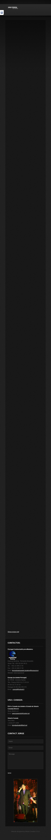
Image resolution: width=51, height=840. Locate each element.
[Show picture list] (13, 632)
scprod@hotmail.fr (18, 689)
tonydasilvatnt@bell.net (19, 725)
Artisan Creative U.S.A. (32, 831)
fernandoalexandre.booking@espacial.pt (25, 670)
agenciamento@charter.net (21, 713)
